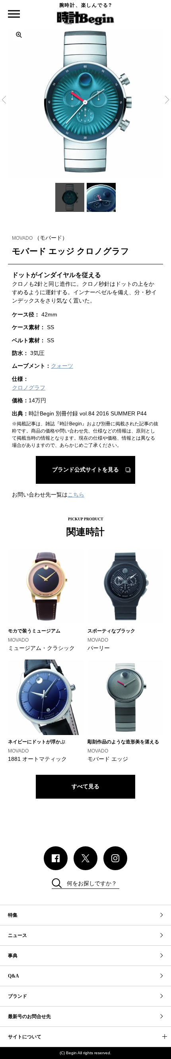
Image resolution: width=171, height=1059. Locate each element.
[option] (85, 101)
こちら (76, 494)
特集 (12, 915)
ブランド (17, 996)
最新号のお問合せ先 (29, 1016)
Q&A (13, 976)
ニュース (17, 935)
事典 (12, 955)
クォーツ (62, 366)
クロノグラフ (28, 387)
